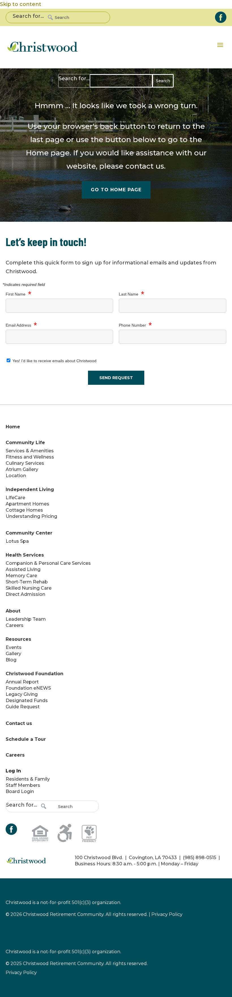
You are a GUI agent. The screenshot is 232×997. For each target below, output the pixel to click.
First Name (18, 294)
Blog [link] (11, 660)
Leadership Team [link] (26, 619)
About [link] (13, 611)
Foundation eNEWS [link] (28, 688)
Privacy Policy (21, 972)
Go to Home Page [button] (116, 189)
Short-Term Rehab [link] (27, 582)
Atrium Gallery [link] (22, 469)
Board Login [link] (20, 791)
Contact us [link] (19, 723)
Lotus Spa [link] (17, 541)
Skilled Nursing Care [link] (28, 588)
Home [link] (37, 152)
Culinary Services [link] (25, 463)
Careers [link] (14, 625)
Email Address (21, 325)
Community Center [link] (29, 533)
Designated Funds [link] (27, 700)
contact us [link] (144, 166)
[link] (220, 17)
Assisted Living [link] (23, 569)
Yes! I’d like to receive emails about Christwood (53, 361)
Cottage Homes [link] (24, 510)
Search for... (28, 16)
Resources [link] (18, 639)
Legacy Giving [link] (22, 694)
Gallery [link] (13, 653)
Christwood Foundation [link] (34, 673)
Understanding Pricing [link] (31, 516)
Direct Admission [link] (25, 594)
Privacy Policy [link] (166, 914)
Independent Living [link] (30, 489)
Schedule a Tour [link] (26, 739)
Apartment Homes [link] (27, 504)
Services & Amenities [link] (30, 450)
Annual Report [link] (22, 682)
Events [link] (14, 647)
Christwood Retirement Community (63, 963)
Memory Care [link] (21, 575)
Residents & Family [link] (28, 779)
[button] (220, 44)
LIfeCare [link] (15, 497)
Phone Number (135, 325)
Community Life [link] (25, 442)
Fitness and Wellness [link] (30, 457)
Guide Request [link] (23, 706)
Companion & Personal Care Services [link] (48, 563)
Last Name (131, 294)
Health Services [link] (25, 555)
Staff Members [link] (23, 785)
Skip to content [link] (20, 4)
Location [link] (16, 475)
